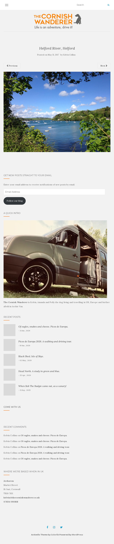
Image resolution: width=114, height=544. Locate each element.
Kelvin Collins (69, 55)
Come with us (12, 407)
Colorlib (55, 535)
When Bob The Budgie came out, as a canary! (42, 386)
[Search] (108, 5)
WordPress (77, 535)
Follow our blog (15, 200)
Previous (13, 65)
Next (103, 65)
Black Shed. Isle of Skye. (31, 356)
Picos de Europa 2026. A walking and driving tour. (45, 341)
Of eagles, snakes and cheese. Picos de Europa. (43, 326)
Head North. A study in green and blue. (39, 371)
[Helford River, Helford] (57, 111)
